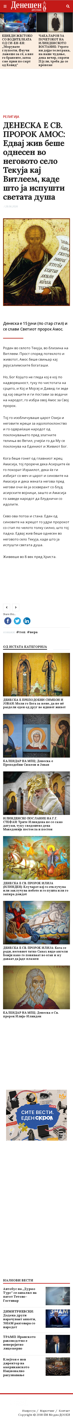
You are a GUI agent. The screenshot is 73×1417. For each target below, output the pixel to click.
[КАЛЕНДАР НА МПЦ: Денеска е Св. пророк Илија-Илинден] (36, 987)
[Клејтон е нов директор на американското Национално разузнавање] (58, 1366)
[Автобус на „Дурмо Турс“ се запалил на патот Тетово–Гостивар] (58, 1296)
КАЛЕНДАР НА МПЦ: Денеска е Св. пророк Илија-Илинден (31, 1014)
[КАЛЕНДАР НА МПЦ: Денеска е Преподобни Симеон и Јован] (36, 735)
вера (34, 632)
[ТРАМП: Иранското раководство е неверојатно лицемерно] (58, 1344)
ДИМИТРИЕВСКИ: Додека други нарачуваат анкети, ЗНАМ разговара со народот (19, 1319)
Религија (11, 116)
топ (22, 632)
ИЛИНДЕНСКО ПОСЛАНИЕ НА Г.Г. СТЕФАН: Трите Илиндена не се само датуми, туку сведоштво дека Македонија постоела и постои (33, 823)
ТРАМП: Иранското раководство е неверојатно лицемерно (19, 1343)
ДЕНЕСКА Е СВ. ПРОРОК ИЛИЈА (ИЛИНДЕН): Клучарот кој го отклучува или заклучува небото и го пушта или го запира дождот (35, 888)
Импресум (28, 1411)
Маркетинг (47, 1411)
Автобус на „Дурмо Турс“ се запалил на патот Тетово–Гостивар (19, 1295)
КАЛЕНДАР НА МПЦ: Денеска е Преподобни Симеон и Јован (28, 763)
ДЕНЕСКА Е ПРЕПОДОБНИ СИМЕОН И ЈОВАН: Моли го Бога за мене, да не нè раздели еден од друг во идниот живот (34, 703)
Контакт (64, 1411)
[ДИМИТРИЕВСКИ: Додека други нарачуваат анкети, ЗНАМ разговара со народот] (58, 1318)
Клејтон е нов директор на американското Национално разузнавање (16, 1367)
